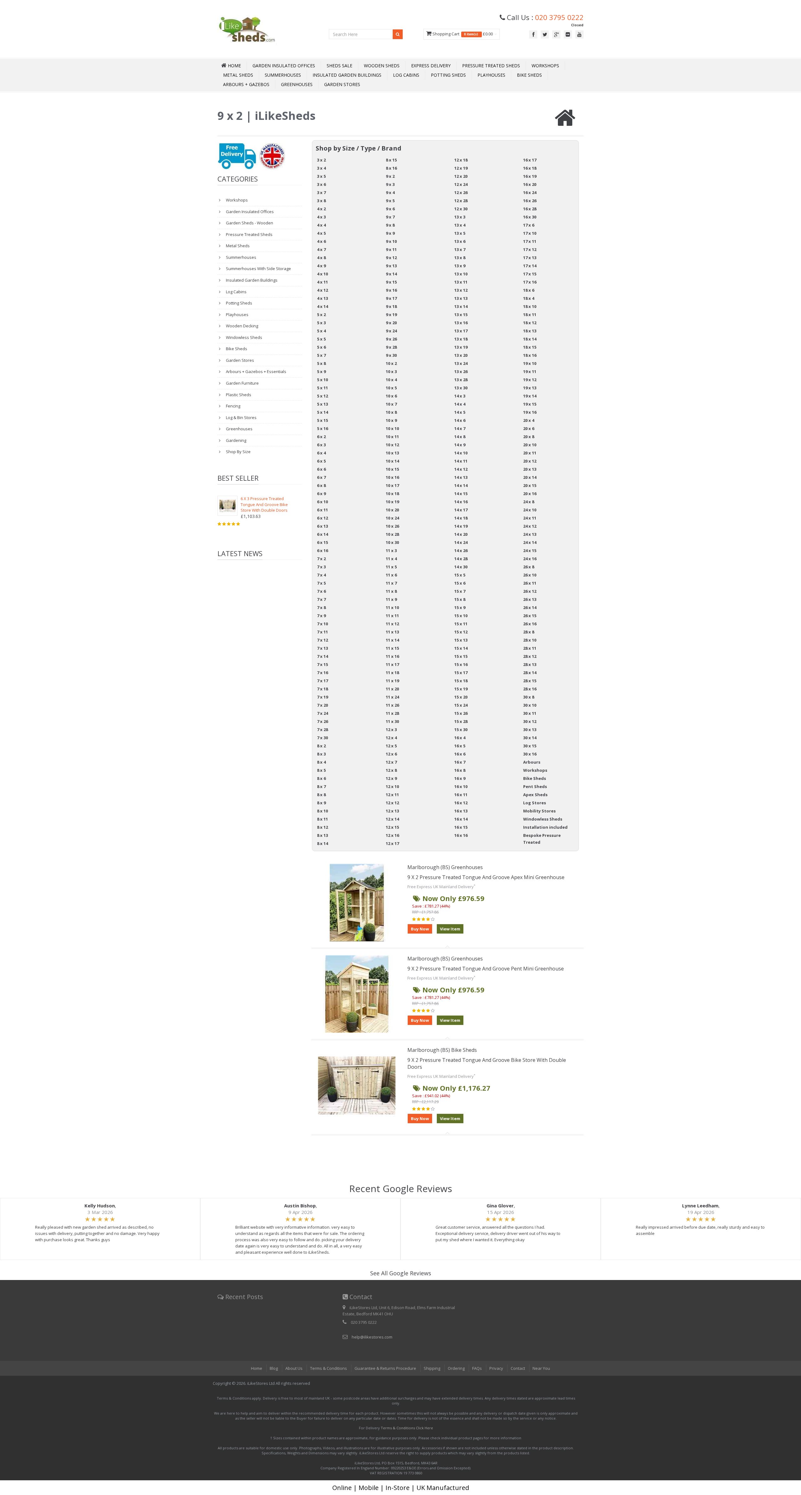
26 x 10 (529, 575)
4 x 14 (322, 306)
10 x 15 (392, 469)
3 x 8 (321, 200)
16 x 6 (459, 754)
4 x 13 (322, 298)
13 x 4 (459, 225)
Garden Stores (342, 84)
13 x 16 (460, 322)
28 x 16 (529, 689)
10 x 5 (391, 388)
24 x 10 (529, 510)
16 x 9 (459, 778)
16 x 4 (459, 737)
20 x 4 (528, 420)
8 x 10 (322, 811)
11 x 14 (392, 640)
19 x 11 (529, 371)
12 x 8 (391, 770)
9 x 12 (391, 257)
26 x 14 (529, 607)
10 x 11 (392, 436)
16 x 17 (529, 160)
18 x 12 (529, 322)
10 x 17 (392, 485)
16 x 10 (460, 786)
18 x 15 (529, 347)
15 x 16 (460, 664)
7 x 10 (322, 624)
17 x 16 (529, 282)
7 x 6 (321, 591)
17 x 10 (529, 233)
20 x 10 (529, 445)
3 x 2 (321, 160)
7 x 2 (321, 558)
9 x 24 (391, 331)
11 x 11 (392, 615)
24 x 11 (529, 518)
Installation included (545, 827)
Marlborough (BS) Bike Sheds (442, 1050)
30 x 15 (529, 746)
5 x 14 (322, 412)
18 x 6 (528, 290)
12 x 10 (392, 786)
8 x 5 (321, 770)
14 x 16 (460, 501)
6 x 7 (321, 477)
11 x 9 (391, 599)
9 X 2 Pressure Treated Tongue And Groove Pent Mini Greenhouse (485, 968)
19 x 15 (529, 404)
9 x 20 (391, 322)
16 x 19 (529, 176)
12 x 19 (460, 168)
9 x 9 (390, 233)
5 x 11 (322, 388)
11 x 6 (391, 575)
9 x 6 (390, 209)
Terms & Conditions (328, 1368)
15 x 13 (460, 640)
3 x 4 (321, 168)
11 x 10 (392, 607)
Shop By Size (238, 451)
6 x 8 (321, 485)
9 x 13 (391, 266)
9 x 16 (391, 290)
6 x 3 (321, 445)
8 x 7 (321, 786)
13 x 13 (460, 298)
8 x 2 (321, 746)
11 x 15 (392, 648)
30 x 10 (529, 705)
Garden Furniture (242, 383)
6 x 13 (322, 526)
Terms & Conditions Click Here (407, 1428)
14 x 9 (459, 445)
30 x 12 (529, 721)
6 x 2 (321, 436)
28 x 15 (529, 681)
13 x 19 (460, 347)
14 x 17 (460, 510)
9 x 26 (391, 339)
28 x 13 (529, 664)
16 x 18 (529, 168)
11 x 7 (391, 583)
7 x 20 (322, 705)
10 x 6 (391, 396)
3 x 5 (321, 176)
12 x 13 (392, 811)
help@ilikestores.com (372, 1337)
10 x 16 (392, 477)
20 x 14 (529, 477)
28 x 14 (529, 672)
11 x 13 (392, 632)
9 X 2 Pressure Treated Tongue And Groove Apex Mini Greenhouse (485, 877)
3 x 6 (321, 184)
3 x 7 (321, 192)
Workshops (545, 66)
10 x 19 (392, 501)
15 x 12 (460, 632)
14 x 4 (459, 404)
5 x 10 (322, 379)
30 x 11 (529, 713)
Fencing (232, 406)
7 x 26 (322, 721)
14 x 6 (459, 420)
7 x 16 (322, 672)
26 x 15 (529, 615)
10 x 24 (392, 518)
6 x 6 (321, 469)
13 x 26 (460, 371)
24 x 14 (529, 542)
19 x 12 (529, 379)
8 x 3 (321, 754)
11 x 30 (392, 721)
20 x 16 (529, 493)
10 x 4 (391, 379)
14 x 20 (460, 534)
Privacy (496, 1368)
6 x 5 (321, 461)
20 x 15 (529, 485)
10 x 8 (391, 412)
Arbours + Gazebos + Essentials (255, 371)
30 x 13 (529, 729)
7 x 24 (322, 713)
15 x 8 (459, 599)
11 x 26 (392, 705)
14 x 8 (459, 436)
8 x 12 (322, 827)
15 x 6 (459, 583)
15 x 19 (460, 689)
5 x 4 (321, 331)
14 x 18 (460, 518)
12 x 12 (392, 803)
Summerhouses (283, 75)
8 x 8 (321, 794)
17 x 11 (529, 241)
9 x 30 (391, 355)
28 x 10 (529, 640)
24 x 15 (529, 550)
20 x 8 (528, 436)
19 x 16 (529, 412)
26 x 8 (528, 567)
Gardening (235, 440)
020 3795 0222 (559, 17)
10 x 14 (392, 461)
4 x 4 (321, 225)
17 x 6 (528, 225)
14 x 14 (460, 485)
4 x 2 (321, 209)
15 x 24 (460, 705)
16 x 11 (460, 794)
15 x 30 (460, 729)
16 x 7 (459, 762)
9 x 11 (391, 249)
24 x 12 (529, 526)
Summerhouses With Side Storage (258, 268)
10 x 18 (392, 493)
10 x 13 (392, 453)
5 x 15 (322, 420)
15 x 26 (460, 713)
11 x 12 (392, 624)
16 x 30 (529, 217)
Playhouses (491, 75)
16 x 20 (529, 184)
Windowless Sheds (243, 337)
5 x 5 (321, 339)
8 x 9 (321, 803)
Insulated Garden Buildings (347, 75)
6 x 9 (321, 493)
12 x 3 (391, 729)
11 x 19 (392, 681)
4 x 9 (321, 266)
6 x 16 (322, 550)
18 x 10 (529, 306)
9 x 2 (390, 176)
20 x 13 (529, 469)
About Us (294, 1368)
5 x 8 (321, 363)
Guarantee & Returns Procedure (385, 1368)
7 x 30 (322, 737)
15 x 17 (460, 672)
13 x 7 (459, 249)
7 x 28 (322, 729)
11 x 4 (391, 558)
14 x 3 (459, 396)
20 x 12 (529, 461)
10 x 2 (391, 363)
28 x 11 (529, 648)
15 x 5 (459, 575)
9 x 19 (391, 314)
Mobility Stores (539, 811)
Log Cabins (406, 75)
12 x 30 (460, 209)
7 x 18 (322, 689)
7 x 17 (322, 681)
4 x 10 (322, 274)
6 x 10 (322, 501)
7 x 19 (322, 697)
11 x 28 (392, 713)
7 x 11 (322, 632)
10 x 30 (392, 542)
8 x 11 (322, 819)
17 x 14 (529, 266)
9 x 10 (391, 241)
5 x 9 (321, 371)
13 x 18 (460, 339)
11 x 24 (392, 697)
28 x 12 (529, 656)
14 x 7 (459, 428)
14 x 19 (460, 526)
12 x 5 (391, 746)
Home (256, 1368)
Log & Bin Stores (241, 417)
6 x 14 (322, 534)
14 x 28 (460, 558)
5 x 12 (322, 396)
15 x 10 (460, 615)
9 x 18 (391, 306)
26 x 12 (529, 591)
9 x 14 (391, 274)
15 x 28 (460, 721)
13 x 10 (460, 274)
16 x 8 (459, 770)
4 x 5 (321, 233)
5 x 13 (322, 404)
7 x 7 (321, 599)
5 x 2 (321, 314)
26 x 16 (529, 624)
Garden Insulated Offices (284, 66)
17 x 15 (529, 274)
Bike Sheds (529, 75)
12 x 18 (460, 160)
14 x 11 (460, 461)
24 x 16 (529, 558)
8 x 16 (391, 168)
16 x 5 (459, 746)
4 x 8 (321, 257)
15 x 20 (460, 697)
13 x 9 (459, 266)
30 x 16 (529, 754)
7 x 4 (321, 575)
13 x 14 (460, 306)
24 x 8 (528, 501)
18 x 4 (528, 298)
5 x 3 (321, 322)
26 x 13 (529, 599)
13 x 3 (459, 217)
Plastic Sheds (238, 394)
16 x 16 (460, 835)
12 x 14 (392, 819)
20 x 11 (529, 453)
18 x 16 (529, 355)
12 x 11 (392, 794)
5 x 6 (321, 347)
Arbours (531, 762)
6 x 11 (322, 510)
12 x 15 (392, 827)
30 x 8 (528, 697)
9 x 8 (390, 225)
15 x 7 (459, 591)
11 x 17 (392, 664)
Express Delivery (431, 66)
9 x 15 (391, 282)
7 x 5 (321, 583)
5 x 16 (322, 428)
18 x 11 (529, 314)
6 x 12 (322, 518)
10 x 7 (391, 404)
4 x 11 (322, 282)
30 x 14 (529, 737)
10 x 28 (392, 534)
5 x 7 (321, 355)
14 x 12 (460, 469)
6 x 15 (322, 542)
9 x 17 (391, 298)
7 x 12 (322, 640)
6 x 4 (321, 453)
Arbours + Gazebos (246, 84)
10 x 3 (391, 371)
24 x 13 (529, 534)
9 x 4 (390, 192)
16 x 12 (460, 803)
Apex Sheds (535, 794)
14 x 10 (460, 453)
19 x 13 (529, 388)
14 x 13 (460, 477)
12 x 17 (392, 843)
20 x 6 (528, 428)
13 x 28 (460, 379)
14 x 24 (460, 542)
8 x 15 (391, 160)
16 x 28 (529, 209)
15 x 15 (460, 656)
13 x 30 (460, 388)
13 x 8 (459, 257)
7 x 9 (321, 615)
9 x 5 (390, 200)
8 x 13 (322, 835)
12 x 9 (391, 778)
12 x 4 (391, 737)
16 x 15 (460, 827)
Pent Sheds (535, 786)
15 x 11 (460, 624)
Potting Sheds (448, 75)
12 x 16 (392, 835)
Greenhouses (297, 84)
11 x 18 (392, 672)
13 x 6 (459, 241)
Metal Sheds (238, 75)
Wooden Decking (241, 326)
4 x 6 (321, 241)
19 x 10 (529, 363)
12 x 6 (391, 754)
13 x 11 (460, 282)
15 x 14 (460, 648)
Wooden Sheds (382, 66)
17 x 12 (529, 249)
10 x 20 (392, 510)
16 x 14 (460, 819)
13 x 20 (460, 355)
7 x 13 (322, 648)
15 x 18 (460, 681)
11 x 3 (391, 550)
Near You (541, 1368)
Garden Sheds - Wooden (249, 223)
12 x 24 (460, 184)
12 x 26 (460, 192)
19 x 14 (529, 396)
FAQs (477, 1368)
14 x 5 (459, 412)
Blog (274, 1368)
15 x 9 (459, 607)
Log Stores (534, 803)
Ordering (456, 1368)
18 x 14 (529, 339)
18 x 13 (529, 331)
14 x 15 (460, 493)
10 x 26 (392, 526)
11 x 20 (392, 689)
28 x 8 (528, 632)
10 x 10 (392, 428)
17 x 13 (529, 257)
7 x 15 (322, 664)
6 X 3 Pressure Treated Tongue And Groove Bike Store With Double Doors (264, 504)
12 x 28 (460, 200)
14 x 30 (460, 567)
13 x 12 (460, 290)
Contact (518, 1368)
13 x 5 (459, 233)
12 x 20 (460, 176)
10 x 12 (392, 445)
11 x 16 (392, 656)
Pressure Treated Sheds (491, 66)
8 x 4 (321, 762)
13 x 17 (460, 331)
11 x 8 (391, 591)
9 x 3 (390, 184)
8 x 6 (321, 778)
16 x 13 (460, 811)
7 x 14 (322, 656)
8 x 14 (322, 843)
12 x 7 (391, 762)
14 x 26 (460, 550)
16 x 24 (529, 192)
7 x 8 (321, 607)
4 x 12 (322, 290)
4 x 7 (321, 249)
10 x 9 (391, 420)
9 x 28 (391, 347)
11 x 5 (391, 567)
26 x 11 (529, 583)
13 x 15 (460, 314)
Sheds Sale (339, 66)
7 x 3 (321, 567)
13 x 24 (460, 363)
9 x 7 (390, 217)
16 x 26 (529, 200)
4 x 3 (321, 217)
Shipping (432, 1368)
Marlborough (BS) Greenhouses (445, 867)
